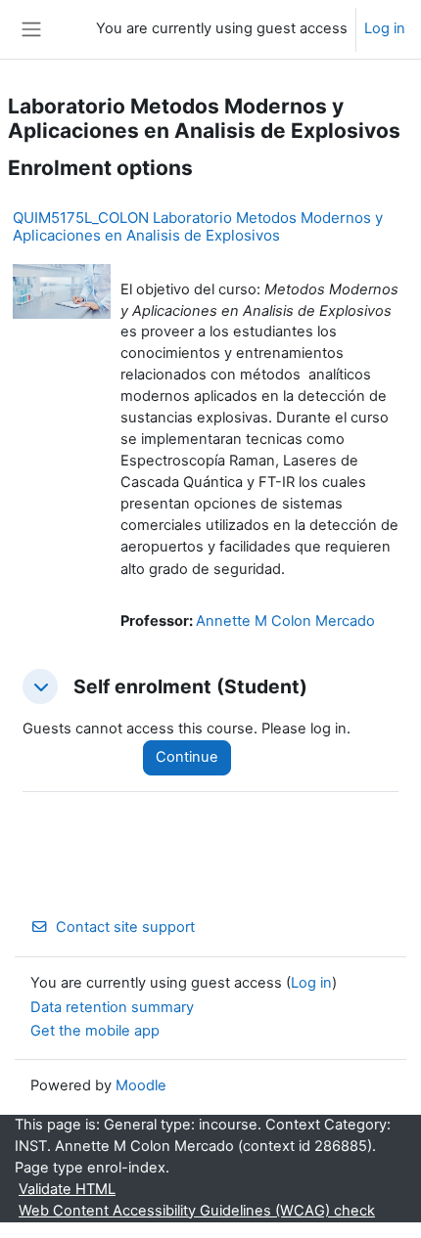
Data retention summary (112, 1007)
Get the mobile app (95, 1030)
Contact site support (125, 927)
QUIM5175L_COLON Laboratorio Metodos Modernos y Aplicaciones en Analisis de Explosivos (198, 226)
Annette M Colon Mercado (285, 621)
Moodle (141, 1085)
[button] (40, 686)
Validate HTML (67, 1189)
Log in (384, 28)
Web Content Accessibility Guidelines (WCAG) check (197, 1210)
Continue (187, 757)
